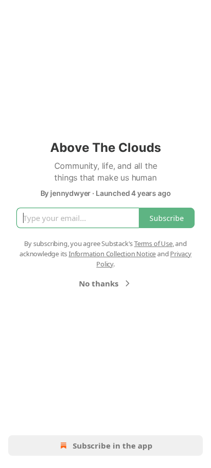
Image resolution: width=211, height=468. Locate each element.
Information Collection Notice (112, 253)
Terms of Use (153, 243)
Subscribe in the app (113, 445)
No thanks (98, 283)
